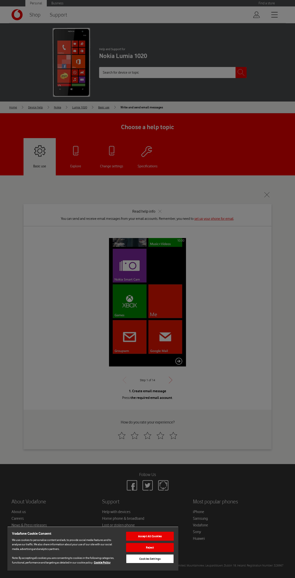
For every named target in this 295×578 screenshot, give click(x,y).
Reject (150, 547)
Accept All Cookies (150, 536)
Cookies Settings (150, 559)
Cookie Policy (102, 562)
